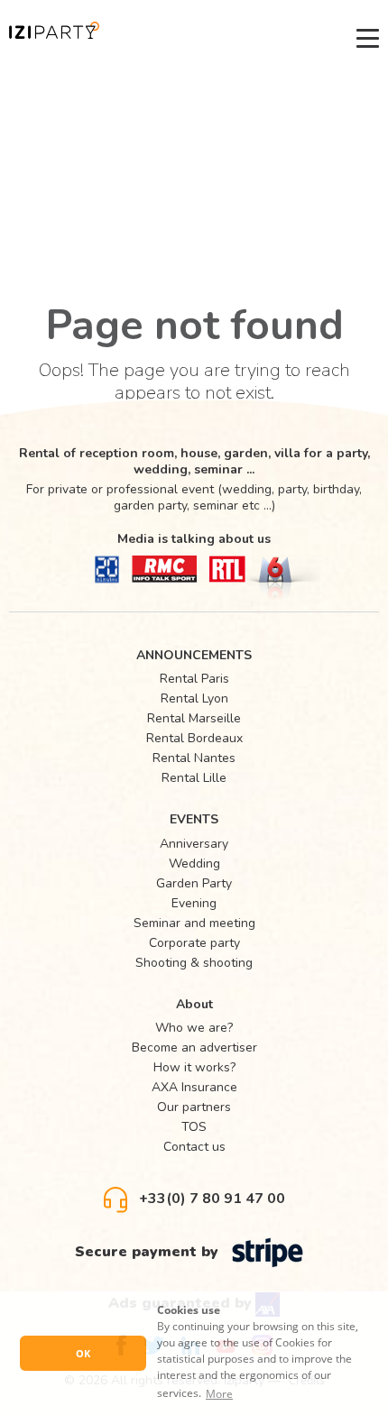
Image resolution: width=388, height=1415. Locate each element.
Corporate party (194, 942)
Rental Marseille (194, 718)
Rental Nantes (194, 758)
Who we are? (194, 1027)
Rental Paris (194, 678)
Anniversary (194, 843)
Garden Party (194, 883)
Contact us (194, 1146)
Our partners (194, 1107)
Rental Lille (194, 777)
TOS (194, 1126)
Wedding (194, 863)
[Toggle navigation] (367, 38)
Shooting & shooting (194, 962)
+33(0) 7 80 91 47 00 (210, 1198)
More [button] (219, 1393)
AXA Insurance (194, 1087)
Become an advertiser (194, 1047)
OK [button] (83, 1353)
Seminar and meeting (194, 923)
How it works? (194, 1067)
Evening (194, 903)
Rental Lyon (194, 698)
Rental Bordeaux (194, 738)
